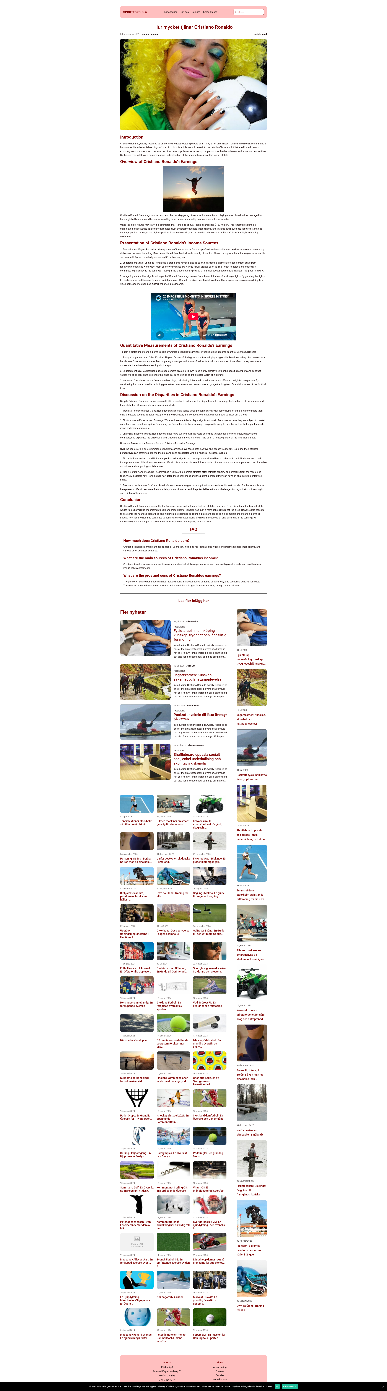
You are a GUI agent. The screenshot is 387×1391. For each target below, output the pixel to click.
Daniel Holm (193, 705)
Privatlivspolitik (289, 1386)
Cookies (196, 12)
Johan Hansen (150, 34)
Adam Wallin (192, 621)
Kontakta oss (210, 12)
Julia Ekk (190, 666)
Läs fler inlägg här (193, 600)
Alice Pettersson (196, 745)
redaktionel (260, 34)
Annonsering (170, 12)
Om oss (184, 12)
